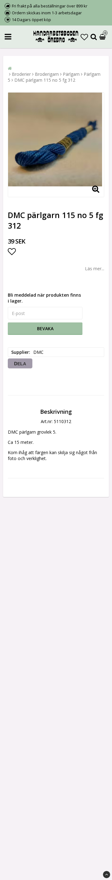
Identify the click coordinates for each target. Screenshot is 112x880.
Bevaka (45, 328)
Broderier (21, 74)
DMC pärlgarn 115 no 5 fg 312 (44, 80)
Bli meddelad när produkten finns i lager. (44, 298)
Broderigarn (47, 74)
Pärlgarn (71, 74)
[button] (84, 37)
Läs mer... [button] (94, 268)
